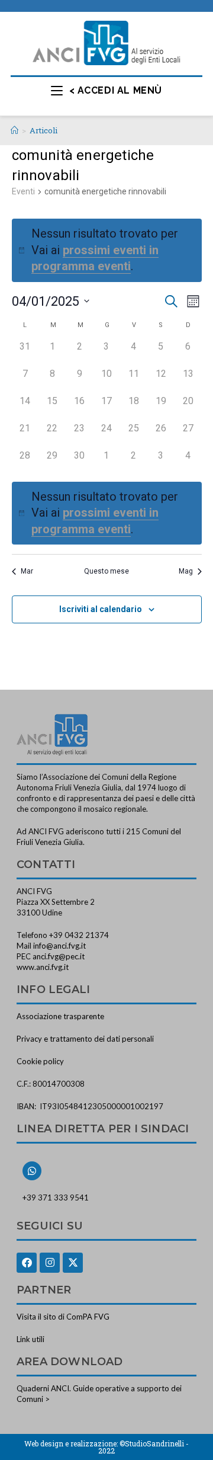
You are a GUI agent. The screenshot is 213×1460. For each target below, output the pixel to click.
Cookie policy (40, 1061)
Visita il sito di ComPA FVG (63, 1316)
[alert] (107, 513)
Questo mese (106, 571)
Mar (27, 571)
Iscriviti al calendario (100, 609)
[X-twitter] (73, 1263)
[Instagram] (50, 1263)
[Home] (14, 130)
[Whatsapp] (31, 1170)
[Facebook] (27, 1263)
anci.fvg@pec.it (59, 956)
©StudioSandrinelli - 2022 (143, 1447)
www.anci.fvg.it (43, 967)
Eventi (23, 191)
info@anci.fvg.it (59, 945)
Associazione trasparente (60, 1016)
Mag (186, 571)
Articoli (43, 130)
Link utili (30, 1339)
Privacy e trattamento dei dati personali (85, 1038)
